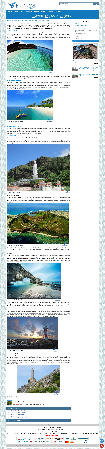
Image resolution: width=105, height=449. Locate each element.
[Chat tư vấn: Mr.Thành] (64, 17)
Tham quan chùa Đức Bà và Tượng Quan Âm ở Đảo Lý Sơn (86, 31)
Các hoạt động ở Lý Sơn (80, 28)
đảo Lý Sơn (19, 257)
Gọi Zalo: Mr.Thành (61, 16)
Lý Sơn (9, 33)
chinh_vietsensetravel (49, 17)
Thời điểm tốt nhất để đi (80, 25)
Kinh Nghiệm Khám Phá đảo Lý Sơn (17, 410)
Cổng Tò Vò (77, 35)
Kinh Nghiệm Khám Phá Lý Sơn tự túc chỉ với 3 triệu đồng (22, 416)
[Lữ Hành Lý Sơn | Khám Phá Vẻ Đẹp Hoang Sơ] (8, 20)
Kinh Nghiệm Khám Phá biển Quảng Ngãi (18, 417)
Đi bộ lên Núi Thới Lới (80, 33)
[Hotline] (102, 446)
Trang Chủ (25, 5)
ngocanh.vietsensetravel (36, 17)
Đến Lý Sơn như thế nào (80, 27)
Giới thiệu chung (78, 23)
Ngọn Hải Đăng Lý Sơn (80, 38)
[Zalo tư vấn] (102, 441)
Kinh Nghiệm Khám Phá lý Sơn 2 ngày (17, 414)
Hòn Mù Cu (77, 36)
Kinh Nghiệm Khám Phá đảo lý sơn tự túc (18, 412)
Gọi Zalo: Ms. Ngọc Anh (33, 16)
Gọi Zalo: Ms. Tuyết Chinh (47, 16)
